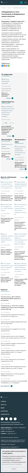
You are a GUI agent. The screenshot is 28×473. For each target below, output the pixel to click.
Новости (9, 7)
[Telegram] (6, 66)
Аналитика (4, 411)
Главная (3, 7)
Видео (3, 407)
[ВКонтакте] (2, 66)
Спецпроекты (5, 414)
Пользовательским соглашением (12, 464)
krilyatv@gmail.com (10, 431)
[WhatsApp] (9, 66)
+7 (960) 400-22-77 (11, 433)
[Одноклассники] (4, 66)
